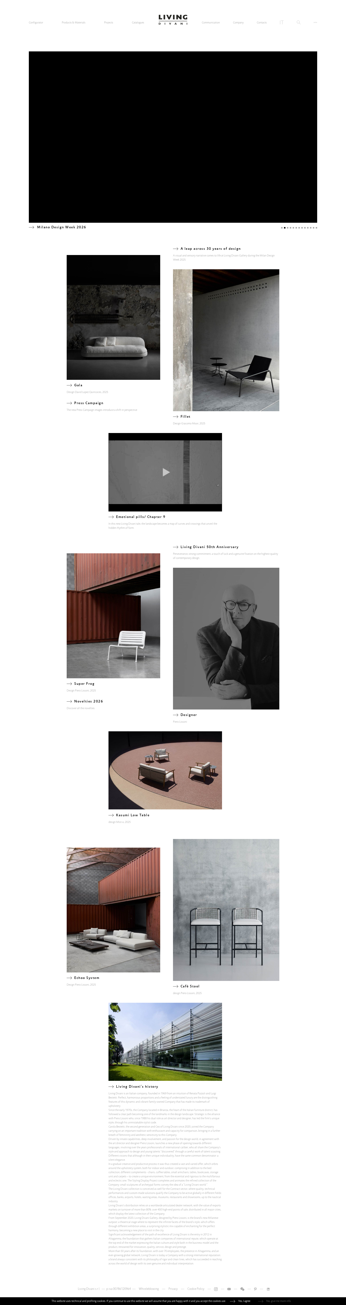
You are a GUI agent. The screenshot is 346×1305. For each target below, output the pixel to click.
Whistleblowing (149, 1289)
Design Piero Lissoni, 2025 (81, 690)
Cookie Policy (195, 1289)
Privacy (173, 1289)
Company (238, 22)
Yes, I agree (244, 1301)
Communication (211, 22)
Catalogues (138, 22)
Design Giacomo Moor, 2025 (189, 423)
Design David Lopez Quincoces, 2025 (87, 392)
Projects (108, 22)
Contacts (262, 22)
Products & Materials (73, 22)
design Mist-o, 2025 (119, 822)
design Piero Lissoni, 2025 (187, 993)
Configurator (36, 22)
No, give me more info (278, 1301)
